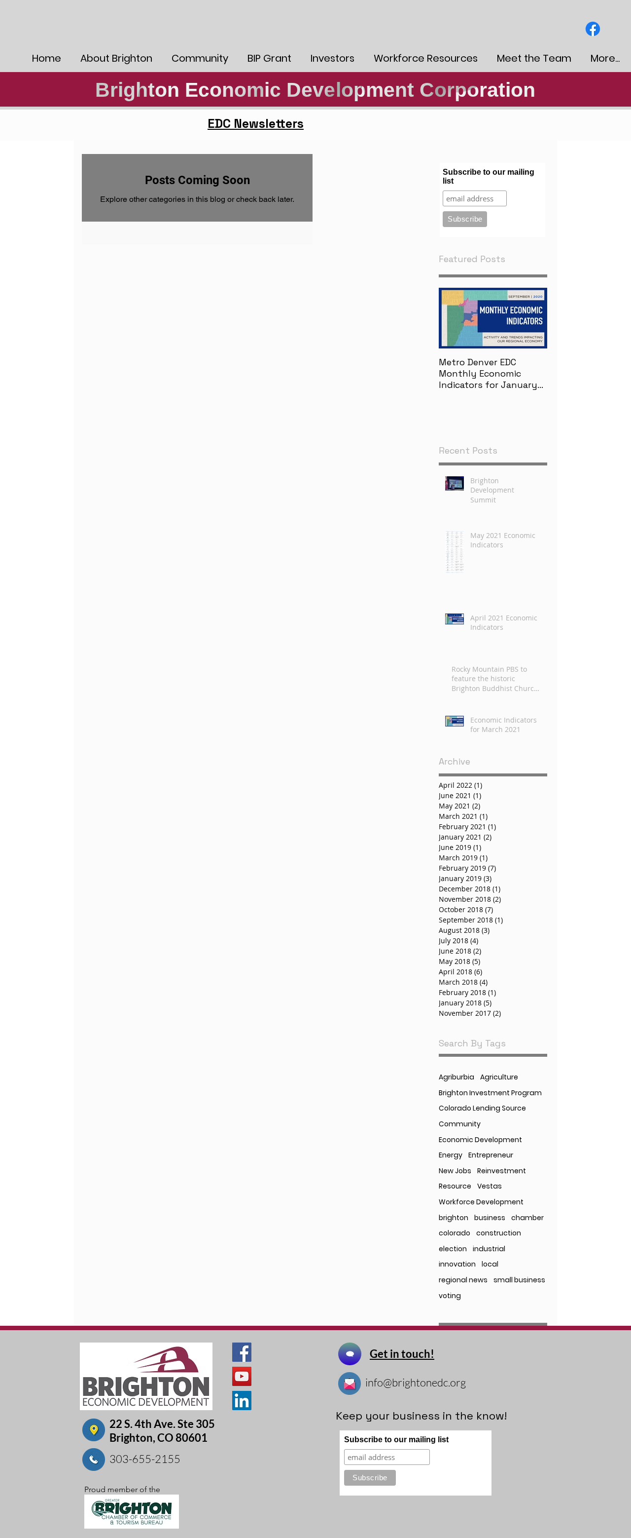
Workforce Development (481, 1202)
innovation (457, 1264)
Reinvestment (501, 1171)
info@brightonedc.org (415, 1382)
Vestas (489, 1186)
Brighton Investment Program (490, 1093)
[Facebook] (592, 28)
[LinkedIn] (241, 1400)
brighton (453, 1218)
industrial (489, 1249)
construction (498, 1233)
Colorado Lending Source (482, 1108)
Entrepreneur (490, 1155)
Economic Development (480, 1140)
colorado (454, 1233)
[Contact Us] (349, 1354)
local (490, 1264)
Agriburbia (456, 1077)
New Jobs (455, 1171)
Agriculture (499, 1077)
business (489, 1218)
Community (460, 1124)
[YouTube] (241, 1376)
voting (450, 1296)
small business (519, 1280)
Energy (450, 1155)
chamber (527, 1218)
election (453, 1249)
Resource (455, 1186)
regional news (463, 1280)
